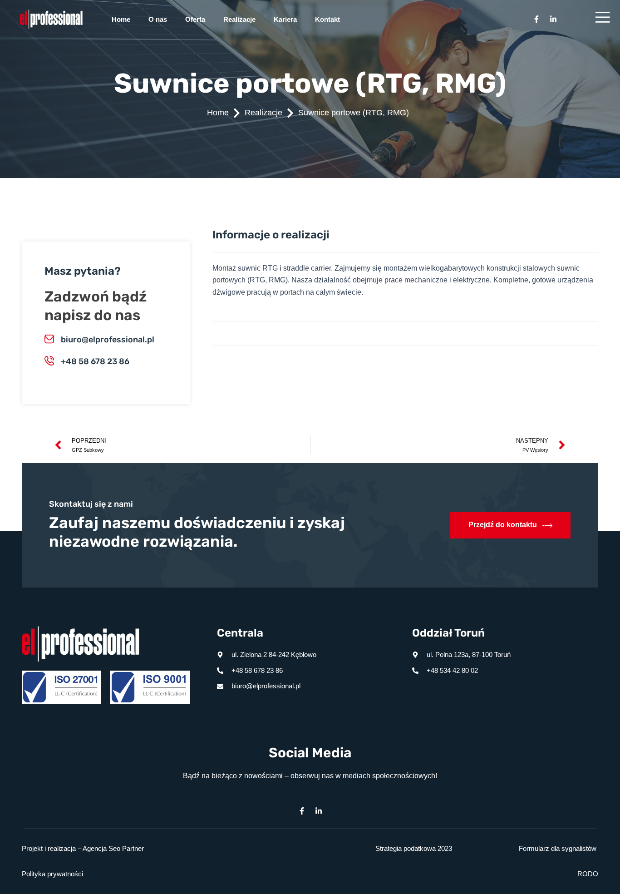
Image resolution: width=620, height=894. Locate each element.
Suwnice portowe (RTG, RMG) (353, 112)
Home (121, 19)
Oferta (195, 19)
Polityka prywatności (52, 874)
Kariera (285, 19)
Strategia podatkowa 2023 (413, 848)
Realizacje (239, 19)
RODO (587, 874)
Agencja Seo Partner (113, 848)
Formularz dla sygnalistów (557, 848)
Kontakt (327, 19)
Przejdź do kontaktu (502, 524)
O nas (157, 19)
